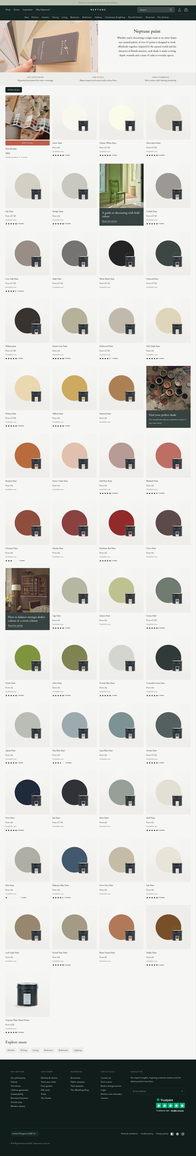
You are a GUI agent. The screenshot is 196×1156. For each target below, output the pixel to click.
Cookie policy (147, 1133)
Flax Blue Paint (58, 750)
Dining (55, 17)
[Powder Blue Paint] (121, 657)
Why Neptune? (43, 9)
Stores (17, 9)
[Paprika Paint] (74, 523)
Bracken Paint (11, 481)
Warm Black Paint (106, 279)
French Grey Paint (59, 346)
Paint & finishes (135, 17)
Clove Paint (151, 548)
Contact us (106, 1078)
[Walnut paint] (27, 320)
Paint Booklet (11, 148)
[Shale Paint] (74, 253)
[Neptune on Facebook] (172, 1134)
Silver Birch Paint (153, 143)
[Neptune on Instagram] (183, 1134)
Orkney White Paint (107, 143)
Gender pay (16, 1102)
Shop (7, 9)
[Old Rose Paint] (121, 455)
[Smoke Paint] (168, 725)
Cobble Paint (151, 211)
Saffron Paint (57, 413)
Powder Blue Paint (107, 683)
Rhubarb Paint (152, 481)
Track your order (48, 1082)
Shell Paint (150, 818)
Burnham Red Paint (107, 548)
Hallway (98, 17)
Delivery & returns (49, 1078)
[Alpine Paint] (27, 725)
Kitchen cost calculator (111, 1094)
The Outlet (46, 1098)
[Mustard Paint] (121, 388)
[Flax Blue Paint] (74, 725)
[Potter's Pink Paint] (74, 455)
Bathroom (87, 17)
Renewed (150, 17)
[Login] (179, 10)
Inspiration (28, 9)
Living (64, 17)
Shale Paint (56, 279)
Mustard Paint (105, 413)
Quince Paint (104, 615)
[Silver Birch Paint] (168, 117)
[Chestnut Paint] (27, 523)
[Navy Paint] (27, 792)
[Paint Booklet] (27, 117)
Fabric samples (78, 1082)
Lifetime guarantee (19, 1090)
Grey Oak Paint (11, 279)
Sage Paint (56, 615)
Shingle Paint (57, 211)
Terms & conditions (129, 1133)
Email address (138, 1088)
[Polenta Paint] (27, 388)
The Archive (163, 17)
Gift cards (45, 1090)
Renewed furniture (19, 1098)
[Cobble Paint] (168, 186)
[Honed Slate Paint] (74, 927)
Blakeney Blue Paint (60, 885)
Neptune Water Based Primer (17, 1020)
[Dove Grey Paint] (121, 860)
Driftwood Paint (106, 346)
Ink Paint (56, 818)
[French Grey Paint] (74, 320)
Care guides (46, 1086)
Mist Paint (9, 885)
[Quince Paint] (121, 590)
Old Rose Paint (105, 481)
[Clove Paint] (168, 523)
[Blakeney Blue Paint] (74, 860)
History (14, 1082)
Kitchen (35, 17)
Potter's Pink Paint (60, 481)
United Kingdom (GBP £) (23, 1133)
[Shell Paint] (168, 792)
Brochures (75, 1078)
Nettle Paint (10, 683)
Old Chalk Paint (153, 346)
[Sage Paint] (74, 590)
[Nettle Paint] (27, 657)
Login (103, 1090)
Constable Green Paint (155, 683)
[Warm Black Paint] (121, 253)
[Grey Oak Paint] (27, 253)
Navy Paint (10, 818)
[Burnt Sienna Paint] (121, 927)
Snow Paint (57, 143)
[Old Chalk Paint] (168, 320)
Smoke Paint (151, 750)
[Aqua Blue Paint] (121, 725)
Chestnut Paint (11, 548)
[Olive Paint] (74, 657)
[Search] (171, 10)
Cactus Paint (151, 615)
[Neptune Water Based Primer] (27, 994)
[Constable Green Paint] (168, 657)
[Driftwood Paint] (121, 320)
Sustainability (17, 1094)
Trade (43, 1094)
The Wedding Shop (80, 1090)
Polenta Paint (10, 413)
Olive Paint (57, 683)
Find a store (106, 1082)
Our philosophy (18, 1078)
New (27, 17)
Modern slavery (18, 1106)
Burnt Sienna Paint (107, 952)
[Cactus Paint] (168, 590)
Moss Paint (104, 818)
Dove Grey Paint (106, 885)
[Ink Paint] (74, 792)
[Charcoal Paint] (168, 253)
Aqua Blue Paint (106, 750)
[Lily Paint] (27, 186)
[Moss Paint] (121, 792)
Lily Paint (9, 211)
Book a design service (111, 1086)
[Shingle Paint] (74, 186)
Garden (45, 17)
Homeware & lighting (115, 17)
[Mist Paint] (27, 860)
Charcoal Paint (152, 279)
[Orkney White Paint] (121, 117)
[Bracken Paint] (27, 455)
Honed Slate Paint (59, 952)
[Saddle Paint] (168, 927)
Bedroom (74, 17)
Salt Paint (150, 885)
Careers (104, 1098)
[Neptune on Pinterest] (177, 1134)
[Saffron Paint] (74, 388)
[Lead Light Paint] (27, 927)
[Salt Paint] (168, 860)
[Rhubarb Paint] (168, 455)
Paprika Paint (57, 548)
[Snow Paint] (74, 117)
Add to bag (27, 143)
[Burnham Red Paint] (121, 523)
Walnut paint (10, 346)
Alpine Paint (10, 750)
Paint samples (77, 1086)
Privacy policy (162, 1133)
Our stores (16, 1086)
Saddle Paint (151, 952)
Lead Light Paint (12, 952)
